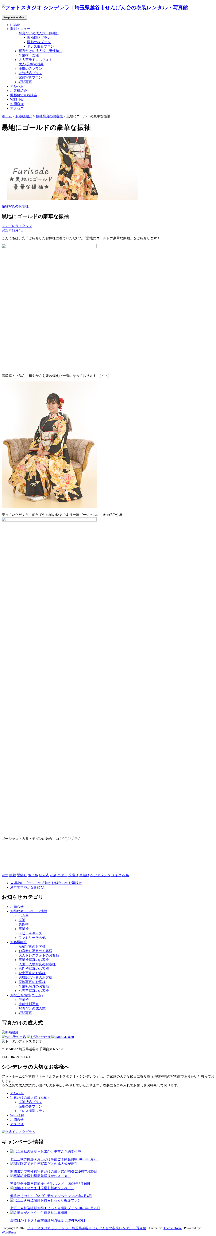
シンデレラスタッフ (17, 226)
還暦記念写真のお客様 (35, 977)
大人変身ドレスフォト (35, 60)
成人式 (44, 875)
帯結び (84, 875)
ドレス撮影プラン (40, 46)
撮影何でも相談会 (23, 95)
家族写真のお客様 (32, 982)
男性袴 (24, 924)
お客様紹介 (18, 90)
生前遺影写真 (29, 1004)
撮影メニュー (20, 29)
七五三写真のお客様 (34, 991)
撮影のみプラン (39, 42)
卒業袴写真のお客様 (34, 960)
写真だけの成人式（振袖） (39, 33)
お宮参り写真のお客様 (35, 951)
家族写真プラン (30, 77)
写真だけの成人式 (32, 1008)
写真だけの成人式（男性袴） (40, 51)
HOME (15, 25)
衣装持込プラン (30, 73)
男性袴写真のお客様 (34, 968)
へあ (125, 875)
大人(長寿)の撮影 (31, 64)
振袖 (12, 875)
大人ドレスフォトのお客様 (39, 955)
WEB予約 (17, 99)
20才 (5, 875)
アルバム (17, 86)
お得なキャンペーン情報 (28, 911)
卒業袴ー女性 (29, 55)
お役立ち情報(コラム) (26, 995)
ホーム (7, 116)
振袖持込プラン (39, 37)
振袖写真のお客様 (49, 116)
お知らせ (17, 906)
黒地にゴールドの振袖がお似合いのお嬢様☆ (46, 883)
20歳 (53, 875)
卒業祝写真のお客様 (34, 986)
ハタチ (62, 875)
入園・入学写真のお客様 (37, 964)
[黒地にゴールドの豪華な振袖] (72, 199)
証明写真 (25, 82)
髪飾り (22, 875)
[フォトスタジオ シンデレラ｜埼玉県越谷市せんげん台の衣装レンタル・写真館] (95, 7)
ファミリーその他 (32, 937)
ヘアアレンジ (100, 875)
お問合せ (17, 104)
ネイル (33, 875)
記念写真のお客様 (32, 973)
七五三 (24, 915)
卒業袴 (24, 929)
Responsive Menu (14, 17)
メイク (116, 875)
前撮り (73, 875)
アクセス (17, 108)
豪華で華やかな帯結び (29, 887)
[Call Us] (62, 1037)
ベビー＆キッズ (30, 933)
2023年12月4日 (13, 230)
